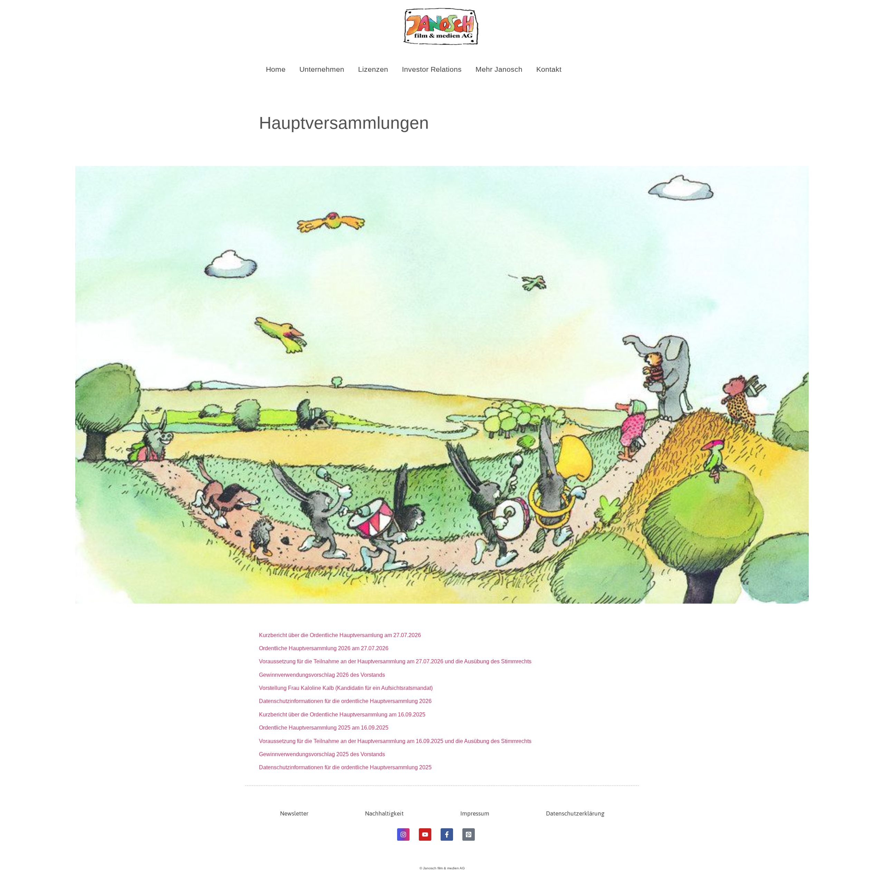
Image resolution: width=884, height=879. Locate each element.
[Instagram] (403, 834)
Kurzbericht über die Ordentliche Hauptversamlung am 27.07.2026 (340, 635)
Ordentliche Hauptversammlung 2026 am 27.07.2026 (323, 648)
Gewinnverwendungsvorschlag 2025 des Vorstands (322, 754)
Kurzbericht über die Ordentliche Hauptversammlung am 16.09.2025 (342, 714)
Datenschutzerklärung (575, 813)
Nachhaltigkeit (384, 813)
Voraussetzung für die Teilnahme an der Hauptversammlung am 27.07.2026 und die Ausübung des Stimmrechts (396, 661)
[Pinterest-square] (468, 834)
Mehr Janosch (498, 69)
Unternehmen (321, 69)
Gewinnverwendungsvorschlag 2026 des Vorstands (322, 675)
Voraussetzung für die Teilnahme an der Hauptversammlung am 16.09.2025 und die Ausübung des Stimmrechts (396, 741)
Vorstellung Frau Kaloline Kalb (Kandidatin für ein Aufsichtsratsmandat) (346, 688)
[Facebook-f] (447, 834)
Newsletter (294, 813)
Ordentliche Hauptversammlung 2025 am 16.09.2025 (323, 728)
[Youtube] (425, 834)
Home (276, 69)
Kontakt (548, 69)
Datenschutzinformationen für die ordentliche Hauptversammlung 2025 (345, 767)
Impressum (474, 813)
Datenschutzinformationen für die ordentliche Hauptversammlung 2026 (345, 701)
